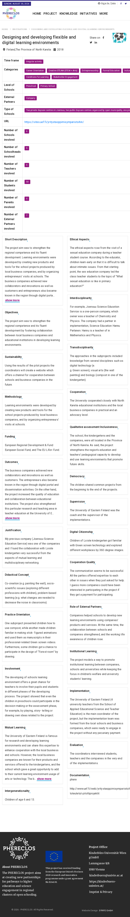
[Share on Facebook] (103, 37)
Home (37, 13)
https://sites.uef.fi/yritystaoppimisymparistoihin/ (54, 122)
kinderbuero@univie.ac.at (106, 875)
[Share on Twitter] (91, 42)
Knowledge (69, 13)
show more (12, 300)
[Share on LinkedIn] (96, 42)
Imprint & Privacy (101, 892)
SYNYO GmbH (106, 910)
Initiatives (88, 13)
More (104, 13)
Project (50, 13)
